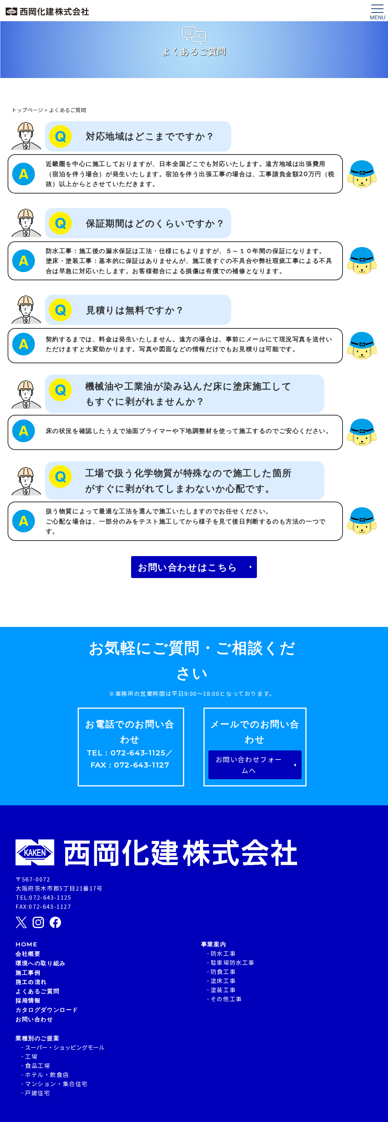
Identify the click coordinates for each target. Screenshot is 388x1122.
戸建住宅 (37, 1093)
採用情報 (28, 1000)
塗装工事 (223, 990)
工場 (31, 1056)
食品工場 (37, 1065)
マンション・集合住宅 (56, 1084)
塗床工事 (223, 980)
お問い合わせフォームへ (249, 764)
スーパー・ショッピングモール (65, 1047)
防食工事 (223, 971)
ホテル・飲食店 (47, 1074)
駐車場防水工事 (233, 962)
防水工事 (223, 953)
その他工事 (226, 999)
